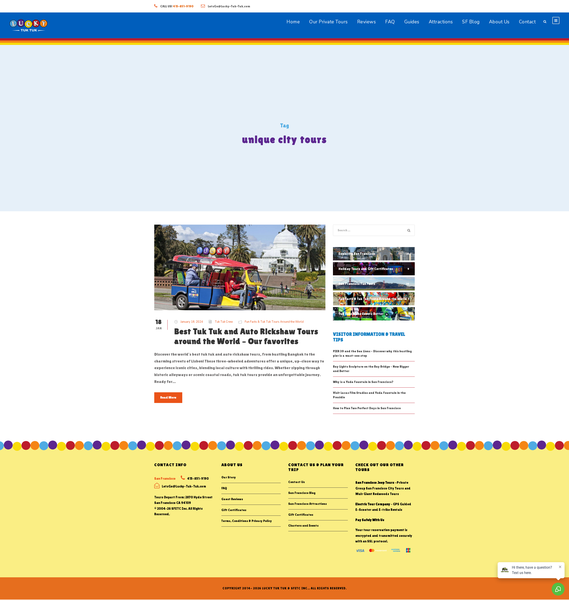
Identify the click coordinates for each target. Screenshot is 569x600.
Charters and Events (303, 525)
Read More (168, 397)
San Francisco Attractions (307, 503)
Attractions (441, 22)
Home (293, 22)
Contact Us (296, 482)
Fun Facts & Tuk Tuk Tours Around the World (274, 322)
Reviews (366, 22)
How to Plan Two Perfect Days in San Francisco (367, 408)
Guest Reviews (232, 499)
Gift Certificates (233, 510)
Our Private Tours (328, 22)
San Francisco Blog (301, 493)
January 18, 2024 (191, 322)
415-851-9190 (183, 6)
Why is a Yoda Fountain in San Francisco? (363, 382)
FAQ (390, 22)
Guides (411, 22)
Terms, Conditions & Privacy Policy (246, 521)
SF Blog (471, 22)
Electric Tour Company (372, 504)
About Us (499, 22)
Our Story (228, 477)
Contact (527, 22)
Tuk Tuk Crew (224, 322)
